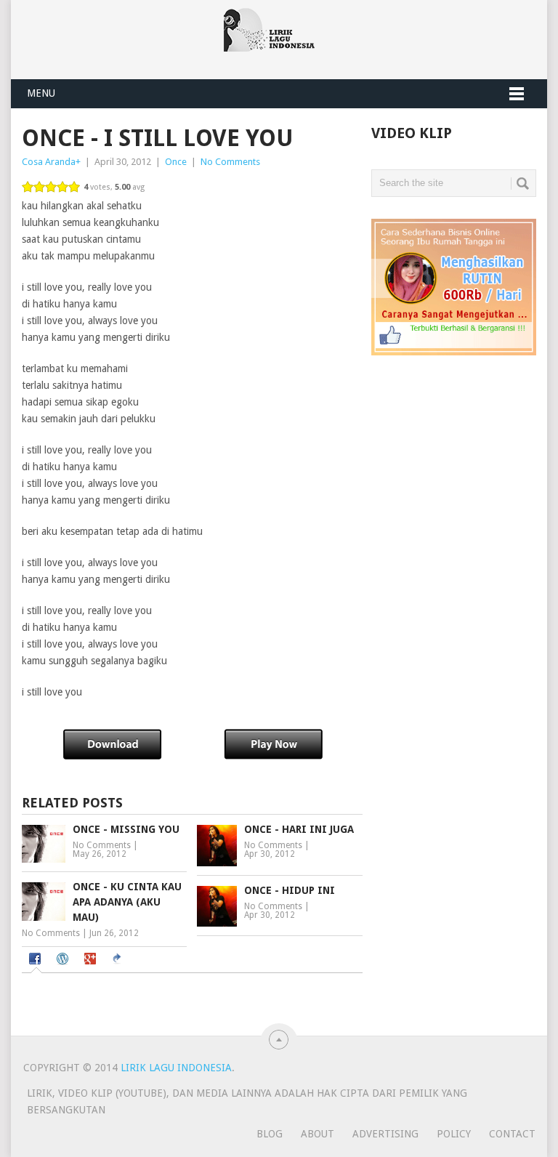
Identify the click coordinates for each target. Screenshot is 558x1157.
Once (176, 161)
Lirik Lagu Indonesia (176, 1067)
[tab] (36, 960)
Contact (512, 1134)
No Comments (230, 161)
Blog (269, 1134)
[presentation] (36, 960)
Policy (454, 1134)
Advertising (385, 1134)
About (317, 1134)
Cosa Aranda (49, 161)
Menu (41, 93)
